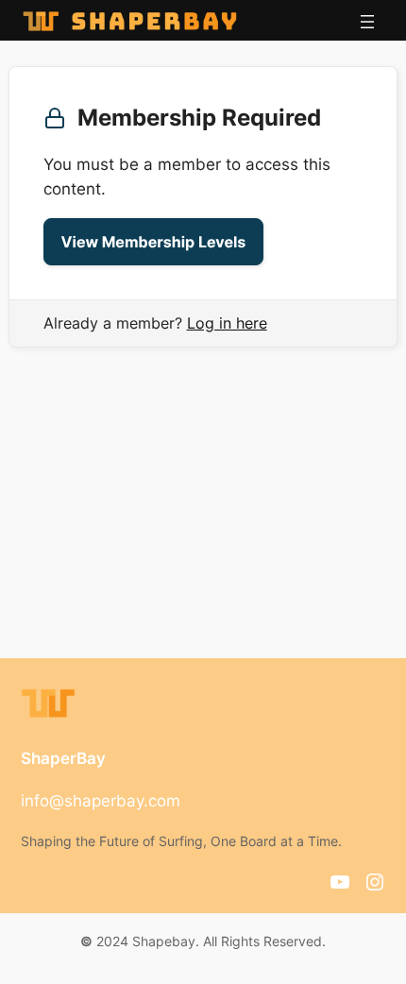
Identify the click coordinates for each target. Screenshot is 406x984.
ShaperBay (63, 758)
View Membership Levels (153, 241)
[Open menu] (367, 21)
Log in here (227, 323)
